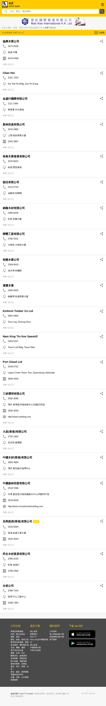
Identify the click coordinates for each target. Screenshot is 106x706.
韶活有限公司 (11, 182)
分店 (36, 522)
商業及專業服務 (17, 631)
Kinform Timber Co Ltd (18, 311)
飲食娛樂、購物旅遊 (19, 658)
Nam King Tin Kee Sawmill (20, 336)
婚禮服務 (14, 680)
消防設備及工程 (36, 28)
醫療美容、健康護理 (19, 656)
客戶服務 (53, 639)
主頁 (3, 28)
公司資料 (53, 631)
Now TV (33, 637)
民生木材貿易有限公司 (16, 553)
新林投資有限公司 (14, 124)
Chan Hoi (9, 72)
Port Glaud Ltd (12, 361)
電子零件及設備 (17, 650)
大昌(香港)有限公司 (15, 431)
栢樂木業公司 (11, 259)
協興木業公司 (11, 41)
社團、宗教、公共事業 (20, 677)
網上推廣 (33, 645)
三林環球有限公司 (14, 393)
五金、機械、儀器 (18, 647)
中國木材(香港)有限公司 (17, 457)
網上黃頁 (33, 631)
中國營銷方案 (35, 647)
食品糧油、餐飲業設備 (20, 645)
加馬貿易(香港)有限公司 (17, 521)
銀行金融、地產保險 (19, 661)
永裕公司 (8, 585)
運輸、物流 (15, 637)
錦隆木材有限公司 (14, 208)
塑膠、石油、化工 (18, 653)
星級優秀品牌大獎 (57, 637)
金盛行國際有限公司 (15, 98)
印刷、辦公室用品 (18, 634)
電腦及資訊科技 (17, 674)
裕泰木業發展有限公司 (16, 156)
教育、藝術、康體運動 (20, 672)
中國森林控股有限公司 (16, 483)
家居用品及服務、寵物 (20, 642)
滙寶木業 (8, 285)
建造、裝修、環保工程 (17, 28)
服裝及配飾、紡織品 (19, 664)
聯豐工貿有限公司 (14, 233)
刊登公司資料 (35, 650)
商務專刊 (33, 634)
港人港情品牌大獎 (57, 634)
